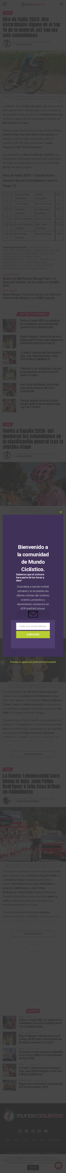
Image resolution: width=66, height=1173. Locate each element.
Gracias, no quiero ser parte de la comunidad (33, 662)
